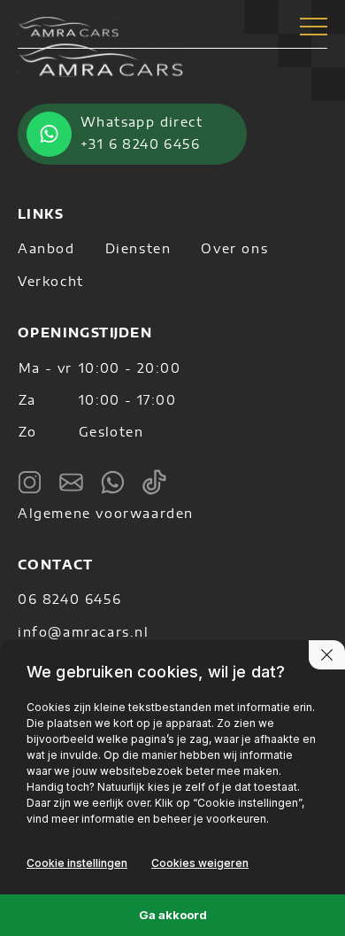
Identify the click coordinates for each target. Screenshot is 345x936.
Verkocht (51, 282)
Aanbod (46, 250)
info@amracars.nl (84, 633)
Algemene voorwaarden (106, 514)
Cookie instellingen (77, 863)
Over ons (234, 250)
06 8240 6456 (69, 600)
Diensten (138, 250)
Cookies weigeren (200, 863)
